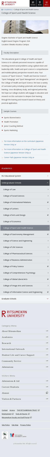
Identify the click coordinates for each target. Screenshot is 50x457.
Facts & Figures (21, 414)
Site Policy (6, 425)
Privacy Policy (25, 425)
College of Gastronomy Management (18, 234)
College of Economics (12, 221)
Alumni (5, 393)
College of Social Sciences (13, 196)
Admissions (7, 367)
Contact (5, 410)
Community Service (11, 361)
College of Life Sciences (13, 247)
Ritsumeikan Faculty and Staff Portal (15, 417)
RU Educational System (11, 176)
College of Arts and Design (14, 215)
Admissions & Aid (11, 381)
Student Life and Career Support (18, 355)
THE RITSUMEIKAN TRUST (27, 410)
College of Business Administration (17, 260)
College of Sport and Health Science (18, 228)
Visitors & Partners (11, 399)
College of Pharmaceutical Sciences (17, 253)
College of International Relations (17, 202)
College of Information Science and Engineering (22, 292)
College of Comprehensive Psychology (19, 273)
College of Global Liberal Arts (15, 279)
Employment (6, 414)
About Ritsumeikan (11, 331)
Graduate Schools (9, 298)
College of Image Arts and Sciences (18, 285)
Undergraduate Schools (11, 182)
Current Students (10, 387)
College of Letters (10, 208)
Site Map (15, 425)
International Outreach (13, 349)
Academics (8, 9)
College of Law (9, 189)
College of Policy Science (13, 266)
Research (6, 343)
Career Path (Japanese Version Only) (18, 157)
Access (12, 410)
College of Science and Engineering (17, 240)
